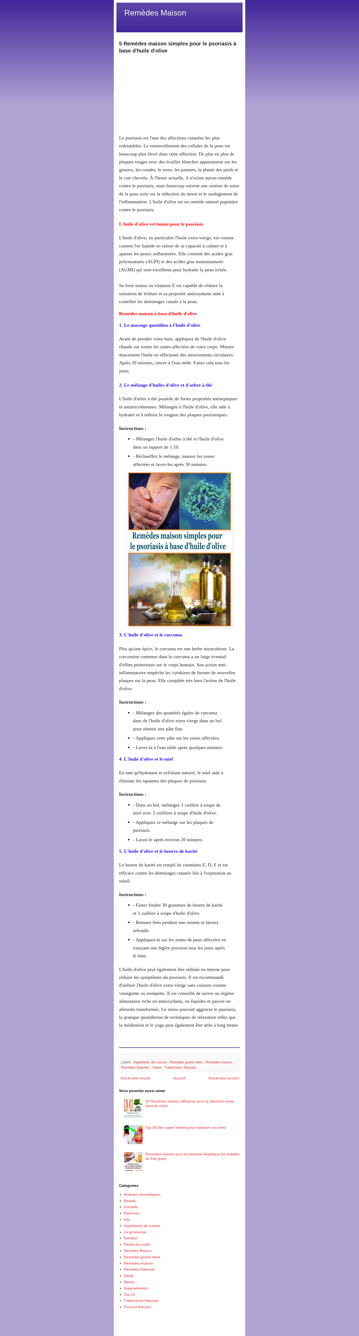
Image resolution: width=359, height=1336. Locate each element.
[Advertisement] (179, 91)
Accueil (179, 1078)
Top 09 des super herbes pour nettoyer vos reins (185, 1127)
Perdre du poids (137, 1244)
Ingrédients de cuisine (150, 1062)
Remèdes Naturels (135, 1067)
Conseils (131, 1207)
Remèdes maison (219, 1062)
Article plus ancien (223, 1078)
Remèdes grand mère (186, 1062)
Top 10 (129, 1294)
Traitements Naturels (180, 1067)
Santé (157, 1067)
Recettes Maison (138, 1251)
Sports (129, 1282)
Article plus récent (135, 1078)
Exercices (132, 1213)
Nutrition (131, 1238)
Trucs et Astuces (137, 1307)
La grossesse (135, 1232)
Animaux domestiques (142, 1194)
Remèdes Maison (155, 12)
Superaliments (136, 1288)
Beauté (130, 1201)
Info (127, 1219)
